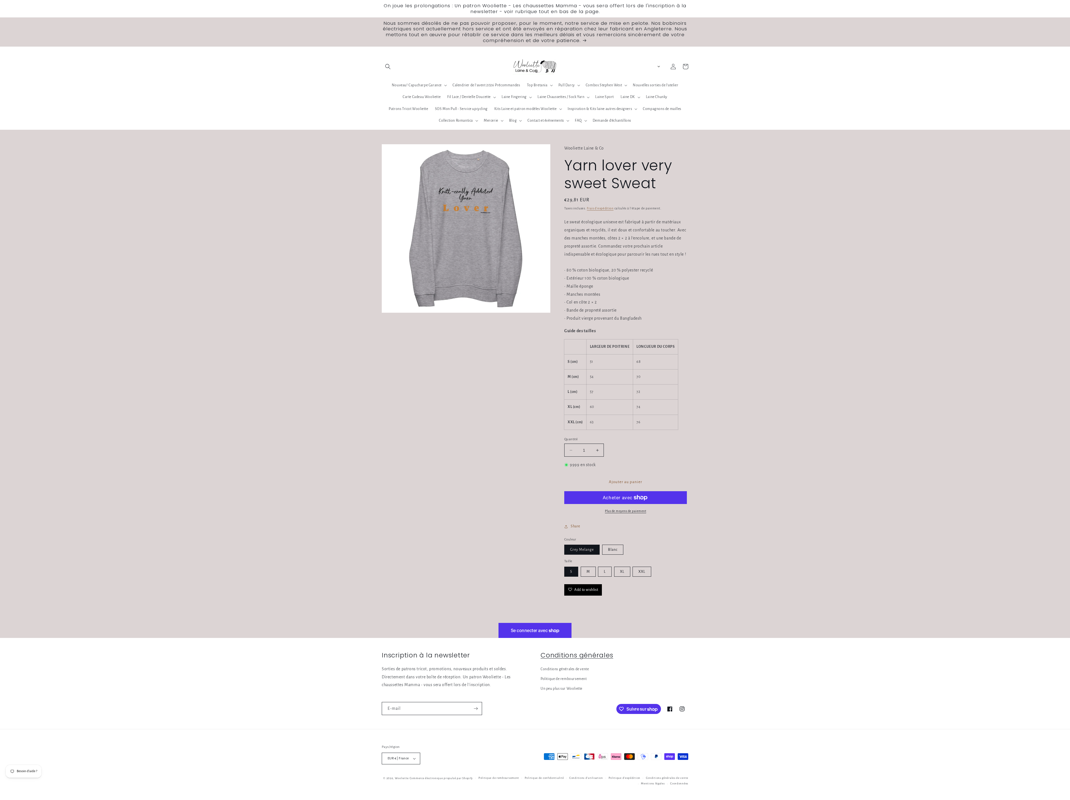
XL (622, 572)
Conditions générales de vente (565, 669)
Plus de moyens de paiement (625, 511)
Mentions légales (653, 783)
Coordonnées (679, 783)
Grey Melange (582, 550)
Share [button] (575, 526)
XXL (641, 572)
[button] (388, 66)
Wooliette (402, 778)
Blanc (612, 550)
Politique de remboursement (564, 679)
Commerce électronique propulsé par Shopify (441, 778)
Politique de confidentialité (544, 777)
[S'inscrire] (476, 708)
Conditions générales (577, 655)
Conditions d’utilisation (586, 777)
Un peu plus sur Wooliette (561, 689)
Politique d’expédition (624, 777)
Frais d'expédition (600, 208)
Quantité (571, 439)
